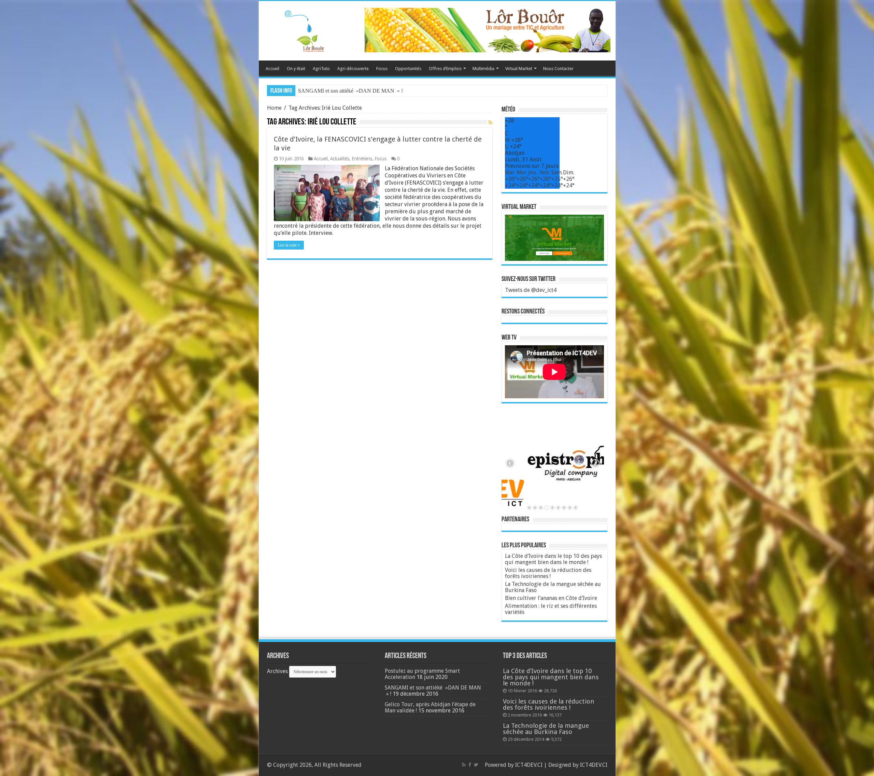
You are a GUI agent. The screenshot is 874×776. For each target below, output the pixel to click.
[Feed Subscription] (490, 122)
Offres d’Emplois (445, 68)
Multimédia (483, 68)
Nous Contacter (558, 68)
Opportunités (408, 68)
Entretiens (362, 158)
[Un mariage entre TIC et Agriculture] (487, 29)
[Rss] (463, 765)
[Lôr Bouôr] (296, 29)
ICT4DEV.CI (528, 765)
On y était (296, 68)
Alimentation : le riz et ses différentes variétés (551, 609)
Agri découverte (353, 68)
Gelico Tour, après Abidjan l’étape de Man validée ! (353, 91)
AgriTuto (321, 68)
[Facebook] (470, 765)
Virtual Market (518, 68)
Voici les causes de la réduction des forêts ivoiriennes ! (548, 573)
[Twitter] (476, 765)
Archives (277, 671)
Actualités (339, 158)
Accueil (272, 68)
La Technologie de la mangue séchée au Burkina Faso (553, 587)
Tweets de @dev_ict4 (530, 290)
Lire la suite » (289, 245)
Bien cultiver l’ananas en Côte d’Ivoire (551, 598)
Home (274, 108)
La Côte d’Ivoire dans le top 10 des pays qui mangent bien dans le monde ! (553, 559)
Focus (381, 68)
